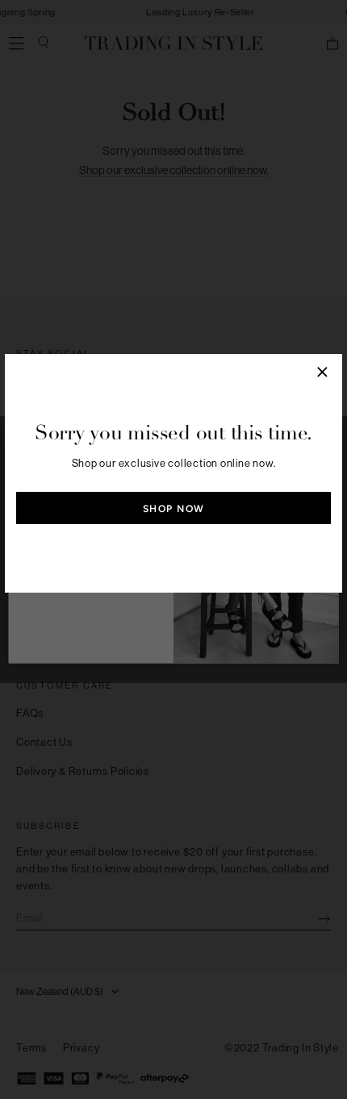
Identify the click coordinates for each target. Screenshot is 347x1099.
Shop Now (174, 508)
